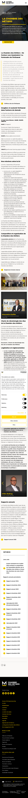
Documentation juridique (8, 738)
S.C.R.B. (4, 703)
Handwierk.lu (5, 766)
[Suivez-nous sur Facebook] (2, 665)
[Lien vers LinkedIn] (8, 693)
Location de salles (6, 712)
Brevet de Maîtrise (6, 761)
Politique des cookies (19, 792)
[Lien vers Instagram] (11, 693)
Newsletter (5, 716)
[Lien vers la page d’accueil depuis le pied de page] (11, 685)
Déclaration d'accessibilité (5, 792)
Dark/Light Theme (3, 781)
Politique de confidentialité (13, 792)
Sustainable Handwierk (7, 772)
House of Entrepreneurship (9, 701)
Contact (4, 709)
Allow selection (14, 420)
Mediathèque (5, 705)
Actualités (4, 718)
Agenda (4, 720)
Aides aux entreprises (7, 735)
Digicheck (4, 742)
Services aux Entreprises (8, 757)
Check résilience (6, 740)
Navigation (8, 42)
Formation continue (7, 763)
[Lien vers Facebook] (3, 693)
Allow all (14, 416)
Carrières (4, 707)
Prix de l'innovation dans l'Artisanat (10, 768)
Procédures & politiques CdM (9, 748)
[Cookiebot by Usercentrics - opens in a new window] (20, 372)
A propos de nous (6, 714)
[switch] (24, 399)
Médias (4, 746)
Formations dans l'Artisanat (8, 759)
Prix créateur (5, 770)
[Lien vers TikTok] (14, 693)
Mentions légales (23, 792)
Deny (14, 424)
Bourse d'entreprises (7, 744)
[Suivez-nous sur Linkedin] (5, 665)
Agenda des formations (8, 722)
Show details (21, 412)
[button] (3, 305)
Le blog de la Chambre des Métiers (11, 725)
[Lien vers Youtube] (6, 693)
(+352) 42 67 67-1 (18, 781)
